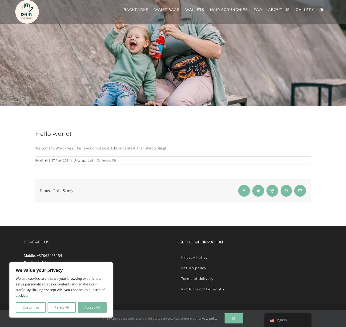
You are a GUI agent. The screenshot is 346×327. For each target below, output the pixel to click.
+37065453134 (49, 255)
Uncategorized (83, 160)
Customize (31, 307)
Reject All (61, 307)
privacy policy (207, 318)
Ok (234, 318)
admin (43, 160)
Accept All (92, 307)
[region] (61, 290)
